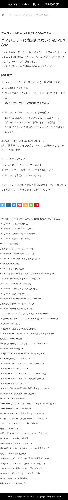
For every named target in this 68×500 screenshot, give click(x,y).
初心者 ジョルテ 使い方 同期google (31, 497)
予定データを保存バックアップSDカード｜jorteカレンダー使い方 (29, 319)
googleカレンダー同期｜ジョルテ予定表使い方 (21, 468)
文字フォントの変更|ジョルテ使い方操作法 (19, 423)
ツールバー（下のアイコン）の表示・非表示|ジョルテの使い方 (28, 403)
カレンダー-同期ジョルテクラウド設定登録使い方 (22, 378)
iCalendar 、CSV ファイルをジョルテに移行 (20, 259)
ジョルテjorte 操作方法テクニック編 (17, 253)
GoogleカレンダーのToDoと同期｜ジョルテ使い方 (22, 463)
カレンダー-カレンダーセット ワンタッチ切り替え (23, 373)
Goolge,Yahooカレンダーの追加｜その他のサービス (23, 353)
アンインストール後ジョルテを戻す (16, 284)
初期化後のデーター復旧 (11, 338)
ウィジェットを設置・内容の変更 (15, 239)
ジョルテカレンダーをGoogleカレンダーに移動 (21, 298)
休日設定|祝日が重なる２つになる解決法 (18, 329)
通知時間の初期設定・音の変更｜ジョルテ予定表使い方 (25, 448)
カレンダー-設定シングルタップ (14, 383)
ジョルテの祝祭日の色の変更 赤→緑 (16, 308)
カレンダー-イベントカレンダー (14, 368)
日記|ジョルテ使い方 (9, 428)
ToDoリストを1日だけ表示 (12, 269)
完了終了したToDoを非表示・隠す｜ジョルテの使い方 (24, 413)
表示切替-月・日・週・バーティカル (16, 443)
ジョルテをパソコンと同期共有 (14, 478)
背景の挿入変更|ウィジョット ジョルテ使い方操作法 (23, 433)
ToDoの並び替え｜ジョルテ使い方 (15, 358)
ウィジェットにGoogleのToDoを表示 (16, 228)
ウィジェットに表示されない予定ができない (20, 288)
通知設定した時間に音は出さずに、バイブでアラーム (24, 343)
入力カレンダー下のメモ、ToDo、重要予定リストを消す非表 (27, 333)
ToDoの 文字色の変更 (9, 263)
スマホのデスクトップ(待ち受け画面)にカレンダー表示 (24, 313)
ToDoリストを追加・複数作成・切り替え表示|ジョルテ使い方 (27, 274)
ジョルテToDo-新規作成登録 (12, 398)
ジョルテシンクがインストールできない (18, 304)
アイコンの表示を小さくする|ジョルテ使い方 (20, 278)
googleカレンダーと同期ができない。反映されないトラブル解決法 (30, 219)
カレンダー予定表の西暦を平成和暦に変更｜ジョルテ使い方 (26, 388)
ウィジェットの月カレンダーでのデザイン (19, 234)
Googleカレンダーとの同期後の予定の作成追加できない (25, 458)
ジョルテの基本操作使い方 (12, 348)
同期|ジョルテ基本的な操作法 (13, 453)
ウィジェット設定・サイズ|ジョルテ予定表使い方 (22, 363)
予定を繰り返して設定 (10, 323)
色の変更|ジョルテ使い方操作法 (14, 438)
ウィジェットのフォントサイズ (14, 294)
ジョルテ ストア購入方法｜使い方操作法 (18, 393)
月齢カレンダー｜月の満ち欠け (14, 483)
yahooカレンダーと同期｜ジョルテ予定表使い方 (21, 473)
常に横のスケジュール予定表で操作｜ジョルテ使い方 (24, 418)
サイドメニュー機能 (9, 244)
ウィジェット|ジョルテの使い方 (14, 224)
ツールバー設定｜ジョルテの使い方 (16, 408)
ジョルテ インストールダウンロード (17, 249)
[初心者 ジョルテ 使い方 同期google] (34, 4)
